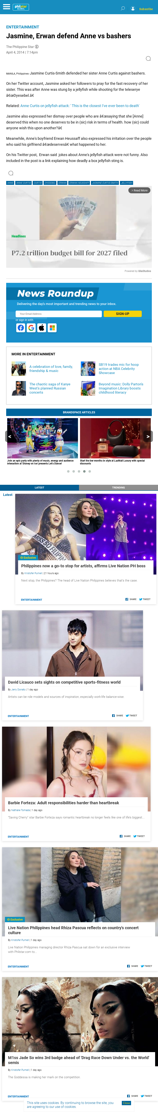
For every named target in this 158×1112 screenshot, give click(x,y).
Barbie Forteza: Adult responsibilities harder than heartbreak (63, 802)
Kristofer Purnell (33, 573)
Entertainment (22, 26)
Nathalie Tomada (20, 810)
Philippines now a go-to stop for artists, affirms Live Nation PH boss (83, 565)
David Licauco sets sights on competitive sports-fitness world (64, 682)
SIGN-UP (122, 314)
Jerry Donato (18, 689)
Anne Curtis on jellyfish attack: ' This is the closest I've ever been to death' (79, 106)
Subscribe (146, 9)
